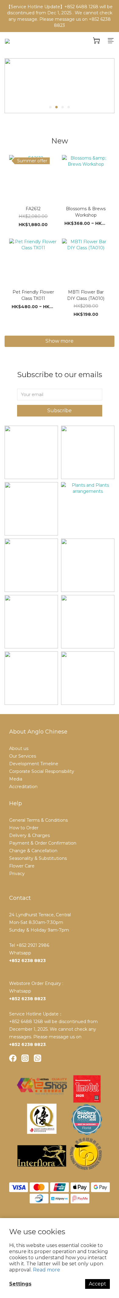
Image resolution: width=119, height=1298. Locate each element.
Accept (97, 1284)
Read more (46, 1270)
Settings (20, 1284)
